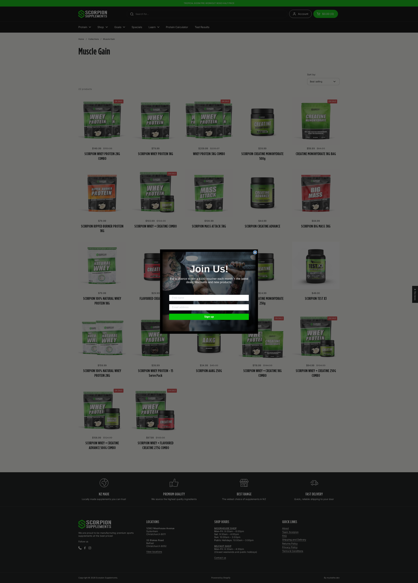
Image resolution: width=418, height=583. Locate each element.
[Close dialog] (255, 252)
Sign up (209, 316)
